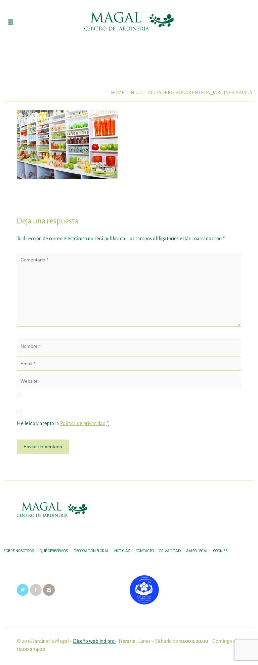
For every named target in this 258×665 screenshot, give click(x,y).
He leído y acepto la (63, 423)
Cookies (220, 551)
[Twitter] (23, 589)
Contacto (145, 551)
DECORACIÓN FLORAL (91, 551)
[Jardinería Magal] (129, 22)
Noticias (122, 551)
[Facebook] (36, 589)
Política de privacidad (82, 423)
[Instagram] (49, 589)
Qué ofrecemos (54, 551)
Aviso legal (197, 551)
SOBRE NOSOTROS (18, 551)
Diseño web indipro (94, 641)
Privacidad (170, 551)
